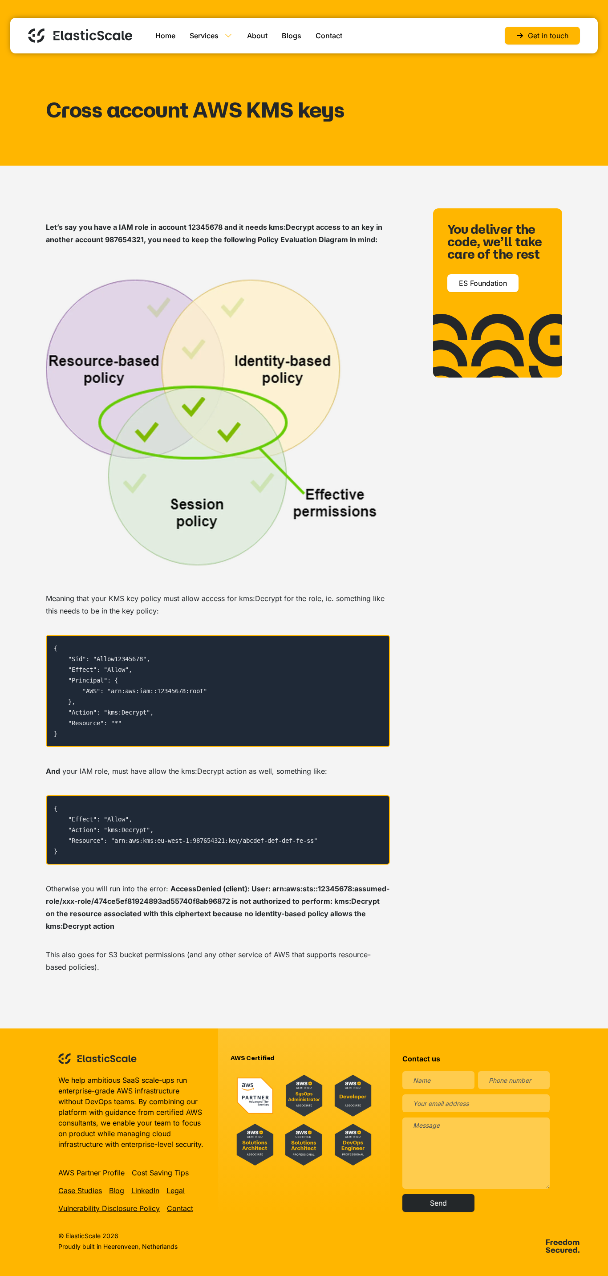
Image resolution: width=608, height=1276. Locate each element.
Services (204, 35)
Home (165, 35)
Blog (116, 1190)
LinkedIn (145, 1190)
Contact (329, 35)
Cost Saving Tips (160, 1172)
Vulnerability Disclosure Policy (109, 1208)
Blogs (291, 35)
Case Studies (80, 1190)
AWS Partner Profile (91, 1172)
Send (438, 1203)
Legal (175, 1190)
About (257, 35)
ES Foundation (483, 283)
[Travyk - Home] (80, 35)
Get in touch (548, 35)
